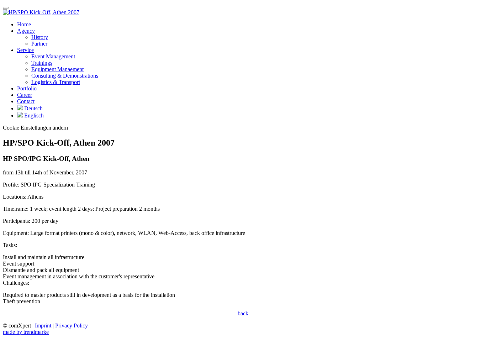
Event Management (53, 56)
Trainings (41, 63)
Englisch (33, 115)
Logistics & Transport (55, 82)
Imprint (43, 325)
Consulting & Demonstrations (64, 76)
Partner (39, 44)
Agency (26, 31)
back (243, 313)
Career (24, 95)
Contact (26, 101)
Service (25, 50)
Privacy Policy (71, 325)
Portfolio (27, 88)
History (39, 37)
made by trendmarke (26, 332)
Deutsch (33, 108)
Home (24, 24)
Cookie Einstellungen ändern (35, 128)
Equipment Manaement (57, 69)
